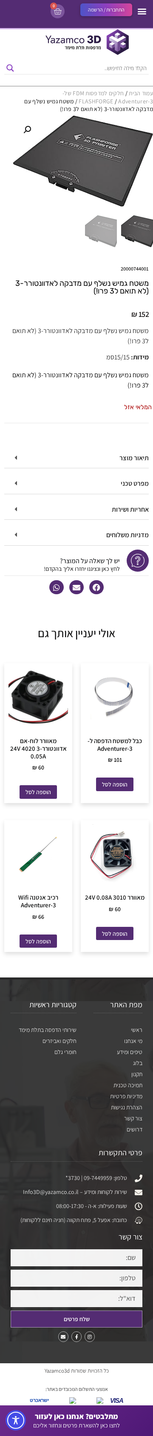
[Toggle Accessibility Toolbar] (15, 1420)
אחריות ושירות (130, 509)
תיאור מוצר (134, 457)
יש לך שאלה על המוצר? (90, 560)
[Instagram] (90, 1336)
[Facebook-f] (76, 1336)
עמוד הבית (141, 93)
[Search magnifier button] (10, 68)
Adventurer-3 (135, 101)
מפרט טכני (135, 483)
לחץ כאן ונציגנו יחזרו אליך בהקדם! (82, 569)
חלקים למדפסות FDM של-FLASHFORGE (93, 97)
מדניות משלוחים (127, 534)
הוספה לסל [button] (115, 784)
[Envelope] (63, 1336)
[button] (142, 11)
